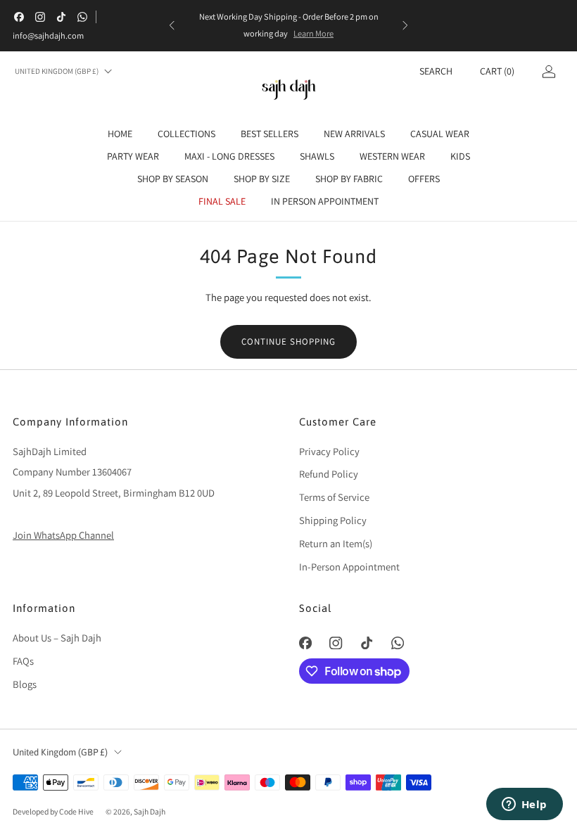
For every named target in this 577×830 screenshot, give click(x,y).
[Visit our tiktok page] (61, 16)
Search (435, 71)
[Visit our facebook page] (19, 16)
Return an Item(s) (335, 543)
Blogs (25, 684)
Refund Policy (328, 473)
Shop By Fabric (349, 178)
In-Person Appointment (349, 566)
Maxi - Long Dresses (229, 156)
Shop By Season (172, 178)
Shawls (317, 156)
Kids (460, 156)
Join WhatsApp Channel (63, 535)
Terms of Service (334, 497)
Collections (186, 133)
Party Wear (133, 156)
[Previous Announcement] (172, 25)
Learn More (313, 33)
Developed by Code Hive (54, 811)
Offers (424, 178)
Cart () (497, 71)
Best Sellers (269, 133)
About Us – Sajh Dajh (57, 637)
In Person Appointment (325, 201)
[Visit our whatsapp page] (82, 16)
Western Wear (392, 156)
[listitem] (288, 25)
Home (120, 133)
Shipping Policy (333, 520)
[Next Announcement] (405, 25)
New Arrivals (354, 133)
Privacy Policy (329, 451)
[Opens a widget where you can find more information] (524, 805)
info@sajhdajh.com (48, 36)
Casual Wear (439, 133)
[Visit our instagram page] (40, 16)
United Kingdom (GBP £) (57, 71)
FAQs (23, 661)
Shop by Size (262, 178)
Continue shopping (288, 341)
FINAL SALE (222, 201)
